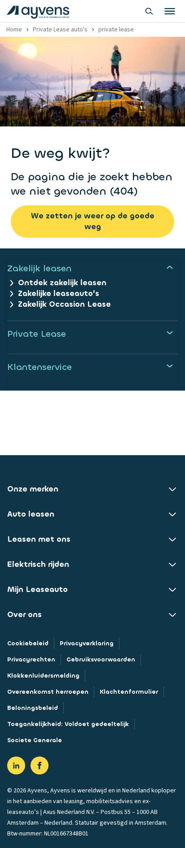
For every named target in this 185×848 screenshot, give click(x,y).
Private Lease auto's (60, 29)
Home (14, 29)
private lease (116, 29)
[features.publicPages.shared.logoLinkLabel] (38, 11)
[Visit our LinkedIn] (16, 765)
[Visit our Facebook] (39, 765)
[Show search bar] (149, 11)
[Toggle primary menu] (169, 11)
